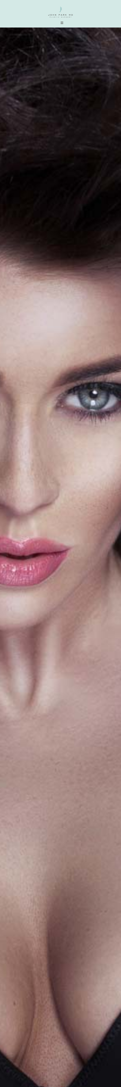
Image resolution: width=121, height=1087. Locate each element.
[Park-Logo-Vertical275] (60, 6)
